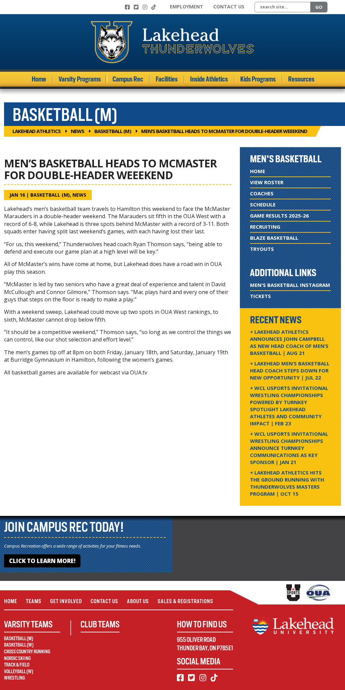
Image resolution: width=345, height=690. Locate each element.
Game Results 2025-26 (279, 215)
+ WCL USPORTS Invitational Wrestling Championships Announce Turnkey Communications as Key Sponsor (289, 447)
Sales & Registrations (185, 601)
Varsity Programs (80, 79)
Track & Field (16, 664)
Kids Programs (258, 79)
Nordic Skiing (17, 658)
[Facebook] (127, 7)
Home (39, 79)
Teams (33, 601)
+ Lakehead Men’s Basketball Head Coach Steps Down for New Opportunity (290, 370)
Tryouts (262, 248)
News (77, 131)
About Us (138, 601)
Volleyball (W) (18, 671)
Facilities (167, 79)
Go (318, 7)
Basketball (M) (112, 131)
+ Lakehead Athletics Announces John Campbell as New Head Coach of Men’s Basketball (289, 342)
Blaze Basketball (274, 237)
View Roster (266, 182)
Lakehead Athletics (36, 131)
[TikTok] (153, 7)
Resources (301, 79)
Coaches (262, 193)
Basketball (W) (18, 645)
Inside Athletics (209, 79)
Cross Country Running (27, 651)
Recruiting (265, 226)
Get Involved (66, 601)
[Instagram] (145, 7)
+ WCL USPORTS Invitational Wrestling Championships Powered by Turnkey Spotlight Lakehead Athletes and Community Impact (289, 406)
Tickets (260, 296)
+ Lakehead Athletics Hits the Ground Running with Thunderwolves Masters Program (287, 483)
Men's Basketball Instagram (290, 285)
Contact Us (228, 6)
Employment (186, 6)
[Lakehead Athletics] (172, 42)
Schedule (263, 204)
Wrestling (14, 678)
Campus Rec (128, 79)
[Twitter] (136, 7)
